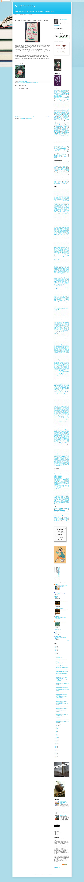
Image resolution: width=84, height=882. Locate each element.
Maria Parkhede (56, 373)
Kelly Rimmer (56, 338)
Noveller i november (58, 518)
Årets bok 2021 (64, 134)
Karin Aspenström (64, 332)
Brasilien (63, 162)
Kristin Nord (65, 345)
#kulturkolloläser (63, 92)
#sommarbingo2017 (57, 490)
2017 (59, 570)
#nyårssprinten (56, 489)
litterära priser (65, 124)
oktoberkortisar (56, 127)
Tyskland (59, 181)
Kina (65, 172)
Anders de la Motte (64, 196)
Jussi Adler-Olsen (66, 329)
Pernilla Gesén (63, 410)
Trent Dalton (65, 452)
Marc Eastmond (56, 369)
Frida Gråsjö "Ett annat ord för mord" (60, 630)
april (56, 732)
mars (56, 734)
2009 (59, 578)
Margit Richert (56, 370)
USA (37, 82)
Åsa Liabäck (58, 465)
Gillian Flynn (55, 284)
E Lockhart (63, 256)
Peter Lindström (58, 411)
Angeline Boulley (56, 199)
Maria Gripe (60, 371)
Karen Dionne (63, 331)
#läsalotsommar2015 (57, 484)
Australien (65, 161)
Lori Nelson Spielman (59, 360)
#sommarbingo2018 (65, 490)
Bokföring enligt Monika (59, 608)
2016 (59, 571)
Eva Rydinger (62, 272)
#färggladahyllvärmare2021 (58, 475)
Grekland (62, 168)
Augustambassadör (57, 99)
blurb (60, 116)
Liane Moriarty (65, 349)
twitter (62, 132)
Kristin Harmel (60, 345)
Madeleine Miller (64, 363)
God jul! (57, 661)
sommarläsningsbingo (57, 130)
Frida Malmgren (60, 280)
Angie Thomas (61, 199)
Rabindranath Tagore (63, 414)
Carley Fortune (64, 231)
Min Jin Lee (67, 392)
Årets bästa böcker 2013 (60, 136)
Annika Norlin (63, 214)
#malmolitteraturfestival (57, 93)
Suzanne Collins (56, 442)
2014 (59, 573)
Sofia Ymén (59, 437)
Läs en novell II (58, 495)
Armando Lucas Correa (65, 215)
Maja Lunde (60, 365)
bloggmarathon (58, 115)
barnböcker (61, 146)
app (65, 113)
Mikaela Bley (60, 392)
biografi (68, 146)
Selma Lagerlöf (65, 432)
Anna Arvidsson (61, 204)
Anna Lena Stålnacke (63, 207)
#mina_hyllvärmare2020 (57, 487)
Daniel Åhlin (60, 250)
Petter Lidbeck (61, 412)
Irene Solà (59, 300)
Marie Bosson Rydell (63, 374)
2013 (59, 574)
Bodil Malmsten (59, 225)
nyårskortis (65, 126)
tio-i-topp (66, 131)
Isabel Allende (63, 300)
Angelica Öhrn (66, 198)
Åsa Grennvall (60, 464)
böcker (61, 121)
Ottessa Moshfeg (59, 407)
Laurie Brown (61, 348)
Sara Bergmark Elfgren (62, 424)
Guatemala (55, 169)
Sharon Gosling (59, 433)
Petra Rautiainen (56, 412)
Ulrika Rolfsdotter (64, 455)
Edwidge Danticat (61, 257)
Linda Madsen (63, 352)
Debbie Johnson (66, 253)
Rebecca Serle (63, 417)
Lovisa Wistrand (64, 361)
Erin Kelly (67, 270)
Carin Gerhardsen (63, 230)
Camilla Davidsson (60, 228)
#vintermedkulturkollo (65, 97)
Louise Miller (59, 361)
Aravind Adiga (59, 215)
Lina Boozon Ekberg (57, 351)
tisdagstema (58, 132)
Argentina (60, 161)
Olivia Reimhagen (64, 406)
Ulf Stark (64, 453)
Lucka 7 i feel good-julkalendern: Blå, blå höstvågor (63, 802)
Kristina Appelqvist (58, 346)
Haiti (59, 169)
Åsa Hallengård (65, 464)
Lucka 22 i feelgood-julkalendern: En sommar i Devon (62, 665)
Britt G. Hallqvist (63, 226)
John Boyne (58, 324)
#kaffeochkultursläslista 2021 (64, 482)
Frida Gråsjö (67, 279)
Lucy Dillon (59, 362)
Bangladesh (55, 162)
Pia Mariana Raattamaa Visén (62, 413)
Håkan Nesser (58, 296)
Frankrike (65, 167)
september (57, 727)
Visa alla (68, 640)
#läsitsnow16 (67, 485)
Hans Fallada (60, 289)
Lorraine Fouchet (64, 360)
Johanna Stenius (56, 323)
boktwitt (59, 119)
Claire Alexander (63, 247)
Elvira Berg (59, 265)
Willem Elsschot (64, 460)
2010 (59, 577)
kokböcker (67, 150)
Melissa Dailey (59, 388)
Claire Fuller (67, 247)
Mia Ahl (55, 389)
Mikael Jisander (62, 391)
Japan (66, 171)
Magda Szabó (60, 364)
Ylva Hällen (61, 461)
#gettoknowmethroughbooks (63, 91)
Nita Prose (65, 404)
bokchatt (55, 117)
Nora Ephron (60, 405)
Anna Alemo (56, 204)
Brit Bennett (59, 226)
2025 (56, 646)
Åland (65, 183)
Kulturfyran (64, 494)
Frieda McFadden (64, 281)
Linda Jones (59, 352)
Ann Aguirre (65, 199)
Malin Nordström (58, 368)
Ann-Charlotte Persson (63, 202)
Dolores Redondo (58, 255)
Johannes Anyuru (62, 323)
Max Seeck (55, 387)
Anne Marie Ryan (59, 211)
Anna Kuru (65, 206)
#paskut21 (63, 489)
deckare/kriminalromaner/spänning (60, 148)
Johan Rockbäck (56, 320)
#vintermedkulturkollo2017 (59, 98)
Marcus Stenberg (61, 369)
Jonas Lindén (64, 325)
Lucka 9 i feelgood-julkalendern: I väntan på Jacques (61, 702)
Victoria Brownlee (56, 458)
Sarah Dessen (58, 429)
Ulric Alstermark (60, 454)
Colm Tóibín (61, 249)
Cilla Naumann (58, 247)
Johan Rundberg (62, 320)
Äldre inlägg (48, 116)
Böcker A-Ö (65, 101)
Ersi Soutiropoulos (60, 271)
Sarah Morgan (64, 429)
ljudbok (55, 125)
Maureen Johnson (66, 386)
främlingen (56, 633)
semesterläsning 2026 (65, 129)
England (24, 82)
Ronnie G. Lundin (64, 419)
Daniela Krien (64, 250)
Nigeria (61, 174)
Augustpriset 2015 (66, 99)
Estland (67, 166)
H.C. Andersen (63, 287)
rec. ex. (64, 127)
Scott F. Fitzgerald (59, 432)
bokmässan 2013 (64, 118)
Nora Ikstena (65, 405)
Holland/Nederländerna (65, 169)
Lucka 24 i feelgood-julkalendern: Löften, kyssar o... (61, 659)
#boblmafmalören (56, 90)
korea (59, 183)
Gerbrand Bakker (66, 283)
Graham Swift (58, 285)
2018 (59, 569)
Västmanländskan (63, 19)
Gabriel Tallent (67, 282)
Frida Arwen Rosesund (60, 279)
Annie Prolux (63, 212)
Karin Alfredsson (57, 332)
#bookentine (55, 508)
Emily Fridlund (65, 266)
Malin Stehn (62, 368)
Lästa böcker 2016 (65, 110)
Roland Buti (58, 419)
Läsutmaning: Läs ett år (62, 515)
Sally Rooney (58, 422)
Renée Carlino (56, 418)
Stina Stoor (55, 440)
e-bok (68, 120)
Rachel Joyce (58, 415)
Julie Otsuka (61, 329)
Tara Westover (64, 444)
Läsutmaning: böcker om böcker (62, 496)
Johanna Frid (67, 320)
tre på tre (56, 524)
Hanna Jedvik (60, 288)
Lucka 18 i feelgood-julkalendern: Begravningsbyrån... (61, 678)
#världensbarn (66, 98)
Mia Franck (58, 389)
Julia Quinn (61, 328)
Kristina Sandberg (63, 346)
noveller (64, 151)
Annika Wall (55, 215)
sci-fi (68, 153)
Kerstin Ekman (66, 338)
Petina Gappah (62, 411)
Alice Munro (60, 195)
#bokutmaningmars (65, 471)
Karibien (59, 172)
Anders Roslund (58, 196)
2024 (56, 647)
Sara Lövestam (64, 426)
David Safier (56, 253)
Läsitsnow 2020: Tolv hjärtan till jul (61, 673)
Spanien (60, 179)
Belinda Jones (20, 82)
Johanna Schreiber (66, 322)
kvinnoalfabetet (64, 499)
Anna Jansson (64, 205)
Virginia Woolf (56, 459)
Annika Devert (59, 213)
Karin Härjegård (60, 333)
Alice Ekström (67, 194)
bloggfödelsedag (66, 114)
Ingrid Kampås (62, 299)
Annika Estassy (64, 213)
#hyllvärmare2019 (66, 480)
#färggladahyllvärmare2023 (58, 476)
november (57, 724)
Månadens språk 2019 (58, 497)
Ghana (58, 168)
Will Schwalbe (60, 460)
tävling (56, 133)
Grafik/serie (55, 146)
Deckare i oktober (66, 511)
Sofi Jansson (67, 435)
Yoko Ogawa (59, 462)
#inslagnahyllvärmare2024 (65, 481)
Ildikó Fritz (62, 298)
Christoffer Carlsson (62, 246)
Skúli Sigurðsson (62, 435)
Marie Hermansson (60, 375)
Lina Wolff (55, 352)
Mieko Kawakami (66, 390)
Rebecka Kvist (67, 417)
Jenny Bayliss (63, 308)
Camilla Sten (62, 229)
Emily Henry (58, 267)
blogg (68, 113)
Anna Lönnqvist (60, 208)
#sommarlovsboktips (58, 96)
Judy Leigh (57, 328)
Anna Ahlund (66, 203)
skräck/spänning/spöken (58, 155)
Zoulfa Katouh (63, 463)
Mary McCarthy (58, 384)
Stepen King (62, 439)
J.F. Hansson (67, 301)
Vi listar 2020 (63, 112)
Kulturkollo (55, 109)
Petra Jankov (67, 411)
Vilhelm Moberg (62, 458)
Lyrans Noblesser (58, 600)
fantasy (65, 149)
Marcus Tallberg (66, 369)
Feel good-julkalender (58, 102)
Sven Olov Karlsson (63, 442)
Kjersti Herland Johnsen (60, 343)
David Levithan (56, 252)
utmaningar (61, 133)
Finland (59, 167)
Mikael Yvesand (56, 392)
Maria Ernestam (56, 371)
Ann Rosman (59, 200)
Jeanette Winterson (60, 305)
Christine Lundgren (56, 246)
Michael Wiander (56, 390)
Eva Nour (58, 272)
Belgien (59, 162)
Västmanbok (25, 6)
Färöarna (55, 168)
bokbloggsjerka (67, 498)
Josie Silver (58, 327)
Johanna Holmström (57, 321)
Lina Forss (62, 351)
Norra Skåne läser (66, 517)
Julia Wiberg (65, 328)
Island (57, 171)
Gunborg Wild (63, 286)
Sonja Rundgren (58, 438)
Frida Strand (59, 281)
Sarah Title (65, 430)
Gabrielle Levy (56, 283)
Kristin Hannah (56, 345)
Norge (66, 174)
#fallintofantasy (67, 474)
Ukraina (55, 182)
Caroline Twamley (61, 234)
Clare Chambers (61, 248)
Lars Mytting (67, 347)
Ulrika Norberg (59, 455)
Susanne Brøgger (60, 441)
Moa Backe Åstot (56, 393)
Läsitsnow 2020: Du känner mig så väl (62, 667)
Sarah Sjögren (60, 430)
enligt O (56, 596)
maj (56, 731)
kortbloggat (58, 124)
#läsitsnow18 (56, 486)
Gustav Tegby (58, 287)
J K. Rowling (59, 301)
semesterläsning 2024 (57, 129)
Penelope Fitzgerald (57, 409)
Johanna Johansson (63, 321)
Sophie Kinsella (64, 438)
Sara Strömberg (61, 428)
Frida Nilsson (65, 280)
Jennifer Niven (59, 308)
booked (68, 119)
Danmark (65, 163)
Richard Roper (60, 418)
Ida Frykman (62, 297)
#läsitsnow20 (62, 486)
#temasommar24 (56, 97)
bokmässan (56, 118)
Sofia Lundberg (66, 436)
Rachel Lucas (67, 415)
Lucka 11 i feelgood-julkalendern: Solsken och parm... (61, 697)
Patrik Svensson (66, 408)
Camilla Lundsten (56, 229)
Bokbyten (62, 100)
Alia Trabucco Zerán (61, 194)
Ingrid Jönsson (57, 299)
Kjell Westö (59, 342)
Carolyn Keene (66, 234)
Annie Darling (58, 212)
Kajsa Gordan (65, 330)
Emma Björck (61, 268)
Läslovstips (67, 109)
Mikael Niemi (67, 391)
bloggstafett (65, 115)
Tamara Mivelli (67, 443)
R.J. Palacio (58, 414)
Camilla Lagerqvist (66, 228)
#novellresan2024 (66, 488)
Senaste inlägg (17, 116)
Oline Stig (58, 406)
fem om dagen (65, 122)
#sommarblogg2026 (63, 94)
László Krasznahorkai (64, 362)
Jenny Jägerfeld (56, 310)
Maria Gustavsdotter (65, 371)
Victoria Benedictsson (66, 457)
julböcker (61, 123)
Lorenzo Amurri (65, 359)
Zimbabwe (55, 183)
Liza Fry (58, 359)
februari (57, 735)
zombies (55, 157)
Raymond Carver (58, 417)
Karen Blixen (59, 331)
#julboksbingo (56, 482)
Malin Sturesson (67, 368)
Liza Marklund (61, 359)
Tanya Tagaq (60, 444)
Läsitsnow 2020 (58, 685)
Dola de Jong (62, 254)
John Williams (65, 324)
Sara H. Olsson (59, 426)
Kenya (62, 172)
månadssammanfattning (65, 125)
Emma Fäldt (65, 268)
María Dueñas (63, 384)
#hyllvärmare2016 (57, 479)
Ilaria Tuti (58, 298)
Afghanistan (55, 161)
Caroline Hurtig (64, 232)
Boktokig (56, 584)
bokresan (55, 119)
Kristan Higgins (60, 344)
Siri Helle (66, 434)
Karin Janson (65, 333)
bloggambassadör (59, 114)
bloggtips (55, 116)
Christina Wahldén (59, 245)
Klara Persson (67, 343)
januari (57, 737)
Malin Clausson (65, 366)
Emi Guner (60, 266)
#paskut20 (60, 489)
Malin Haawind (61, 367)
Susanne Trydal (66, 441)
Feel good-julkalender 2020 (30, 82)
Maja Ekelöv (55, 365)
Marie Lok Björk (66, 375)
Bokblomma (57, 616)
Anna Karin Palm (60, 206)
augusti (57, 728)
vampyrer (65, 156)
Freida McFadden (60, 278)
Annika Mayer (59, 214)
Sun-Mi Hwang (64, 440)
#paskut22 (67, 489)
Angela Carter (61, 198)
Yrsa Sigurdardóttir (64, 462)
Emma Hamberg (59, 269)
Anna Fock (65, 204)
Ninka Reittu (55, 404)
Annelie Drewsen (64, 211)
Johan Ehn (56, 319)
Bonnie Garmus (64, 225)
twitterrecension (66, 132)
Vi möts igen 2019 (60, 498)
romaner (35, 82)
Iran (65, 170)
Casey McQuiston (62, 235)
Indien (56, 170)
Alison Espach (64, 195)
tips (54, 132)
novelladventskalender (59, 126)
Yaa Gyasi (58, 461)
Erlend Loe (55, 271)
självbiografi (64, 154)
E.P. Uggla (67, 256)
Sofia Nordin (55, 437)
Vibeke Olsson (59, 457)
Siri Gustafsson (62, 434)
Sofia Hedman (61, 436)
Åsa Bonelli (55, 464)
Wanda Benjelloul (64, 459)
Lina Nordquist (66, 351)
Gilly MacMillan (60, 284)
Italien (62, 171)
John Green (61, 324)
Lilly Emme (60, 350)
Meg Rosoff (64, 387)
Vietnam (63, 182)
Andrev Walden (66, 197)
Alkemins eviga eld (63, 815)
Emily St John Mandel (65, 267)
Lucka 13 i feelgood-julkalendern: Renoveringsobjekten (61, 692)
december (57, 654)
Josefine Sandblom (64, 326)
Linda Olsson (67, 352)
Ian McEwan (65, 296)
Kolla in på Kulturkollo (61, 108)
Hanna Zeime (64, 288)
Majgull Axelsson (59, 366)
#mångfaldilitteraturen (65, 93)
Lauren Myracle (56, 348)
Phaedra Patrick (66, 412)
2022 (56, 650)
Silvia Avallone (57, 434)
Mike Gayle (64, 392)
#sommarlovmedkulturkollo (58, 95)
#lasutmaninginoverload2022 (58, 483)
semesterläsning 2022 (65, 128)
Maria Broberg (67, 370)
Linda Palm (57, 353)
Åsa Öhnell (62, 465)
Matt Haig (63, 385)
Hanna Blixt (56, 288)
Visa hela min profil (57, 25)
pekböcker (55, 153)
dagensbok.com (58, 629)
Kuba (59, 173)
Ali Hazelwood (65, 193)
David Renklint (67, 252)
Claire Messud (56, 248)
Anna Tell (61, 209)
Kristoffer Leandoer (61, 347)
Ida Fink (58, 297)
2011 (59, 576)
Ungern (59, 182)
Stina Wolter (59, 440)
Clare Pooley (67, 248)
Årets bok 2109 (59, 135)
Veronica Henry (63, 456)
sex (57, 154)
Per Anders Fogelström (64, 409)
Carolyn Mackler (56, 235)
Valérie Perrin (58, 456)
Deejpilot (43, 874)
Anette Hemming (56, 198)
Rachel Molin (56, 416)
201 (58, 568)
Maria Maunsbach (61, 372)
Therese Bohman (62, 446)
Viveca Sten (60, 459)
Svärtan (56, 597)
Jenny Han (67, 309)
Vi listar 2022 (58, 113)
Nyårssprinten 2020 (59, 657)
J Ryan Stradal (63, 301)
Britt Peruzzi (67, 226)
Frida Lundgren (56, 280)
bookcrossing (64, 119)
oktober (57, 725)
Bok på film (57, 100)
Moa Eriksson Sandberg (63, 393)
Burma (67, 162)
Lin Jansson (63, 350)
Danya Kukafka (61, 251)
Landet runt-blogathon (61, 109)
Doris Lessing (64, 255)
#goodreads (55, 92)
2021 (56, 652)
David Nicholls (62, 252)
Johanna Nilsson (59, 322)
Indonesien (59, 170)
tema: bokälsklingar (57, 131)
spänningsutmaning (65, 130)
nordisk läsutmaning (65, 500)
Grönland (66, 168)
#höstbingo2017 (56, 481)
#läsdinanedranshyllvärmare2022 (59, 485)
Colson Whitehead (66, 249)
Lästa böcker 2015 (58, 110)
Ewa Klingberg (62, 273)
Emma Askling (56, 268)
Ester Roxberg (65, 271)
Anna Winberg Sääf (66, 209)
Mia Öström (62, 389)
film (68, 122)
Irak (63, 170)
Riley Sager (65, 418)
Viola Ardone (67, 458)
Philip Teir (55, 413)
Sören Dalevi (59, 443)
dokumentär (59, 149)
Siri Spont (58, 435)
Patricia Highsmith (61, 408)
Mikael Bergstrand (56, 391)
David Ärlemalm (60, 253)
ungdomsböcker (57, 156)
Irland (68, 170)
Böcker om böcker (22, 14)
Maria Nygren (67, 372)
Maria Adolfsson (61, 370)
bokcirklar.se (66, 117)
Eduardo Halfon (56, 257)
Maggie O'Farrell (66, 364)
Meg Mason (60, 387)
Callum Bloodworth (62, 227)
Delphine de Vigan (56, 254)
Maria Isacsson (56, 372)
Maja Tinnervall (64, 365)
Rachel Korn (62, 415)
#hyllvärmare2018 (57, 480)
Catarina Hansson (59, 236)
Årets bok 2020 (58, 134)
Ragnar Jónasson (61, 416)
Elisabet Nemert (56, 263)
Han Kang (67, 287)
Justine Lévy (55, 330)
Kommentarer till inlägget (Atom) (26, 118)
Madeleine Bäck (58, 363)
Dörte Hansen (58, 256)
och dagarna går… (58, 632)
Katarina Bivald (66, 335)
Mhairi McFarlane (65, 388)
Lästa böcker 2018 (65, 111)
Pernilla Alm (58, 410)
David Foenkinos (66, 251)
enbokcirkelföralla (58, 122)
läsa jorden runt (59, 521)
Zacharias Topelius (58, 463)
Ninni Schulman (60, 404)
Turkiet (55, 181)
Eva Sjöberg (67, 272)
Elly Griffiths (65, 264)
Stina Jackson (66, 439)
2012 (59, 575)
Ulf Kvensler (60, 453)
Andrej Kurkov (61, 197)
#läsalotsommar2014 (66, 483)
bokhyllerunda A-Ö (57, 499)
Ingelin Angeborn (66, 298)
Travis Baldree (59, 452)
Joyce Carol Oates (63, 327)
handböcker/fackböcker (58, 150)
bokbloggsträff (65, 116)
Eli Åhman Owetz (57, 259)
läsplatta (58, 125)
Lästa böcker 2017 (57, 111)
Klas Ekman (56, 344)
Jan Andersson (60, 302)
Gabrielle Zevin (61, 283)
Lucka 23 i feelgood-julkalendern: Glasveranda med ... (61, 663)
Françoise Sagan (62, 277)
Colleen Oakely (56, 249)
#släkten (57, 94)
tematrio (62, 131)
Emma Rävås (65, 269)
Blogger (50, 874)
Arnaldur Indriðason (57, 216)
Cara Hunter (58, 230)
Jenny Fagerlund (61, 309)
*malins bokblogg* (58, 636)
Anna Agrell (62, 203)
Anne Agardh (60, 210)
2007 (56, 756)
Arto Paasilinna (58, 217)
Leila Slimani (65, 348)
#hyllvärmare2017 (66, 479)
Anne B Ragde (65, 210)
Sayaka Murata (63, 431)
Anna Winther (56, 210)
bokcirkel (59, 117)
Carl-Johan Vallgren (59, 231)
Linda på (35, 44)
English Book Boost (58, 512)
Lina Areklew (67, 350)
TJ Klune (63, 443)
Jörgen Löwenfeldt (60, 330)
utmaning (67, 502)
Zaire (67, 182)
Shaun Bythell (63, 433)
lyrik (60, 151)
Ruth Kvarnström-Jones (63, 421)
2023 (56, 649)
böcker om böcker (61, 147)
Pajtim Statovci (64, 407)
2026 (56, 644)
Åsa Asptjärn (67, 463)
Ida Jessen (66, 297)
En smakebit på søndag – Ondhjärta (60, 593)
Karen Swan (67, 331)
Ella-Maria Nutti (59, 264)
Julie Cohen (57, 329)
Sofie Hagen (63, 437)
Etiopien (55, 167)
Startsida (15, 14)
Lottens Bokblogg (58, 592)
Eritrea (63, 166)
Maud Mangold (61, 386)
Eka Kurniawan (67, 257)
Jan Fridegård (65, 302)
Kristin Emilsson (66, 344)
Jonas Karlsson (59, 325)
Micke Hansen (61, 390)
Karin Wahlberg (59, 334)
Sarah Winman (58, 431)
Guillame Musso (59, 286)
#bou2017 (60, 472)
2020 (59, 567)
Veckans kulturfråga (57, 112)
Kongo (68, 172)
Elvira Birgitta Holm (64, 265)
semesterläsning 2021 (57, 128)
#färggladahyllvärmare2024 (58, 477)
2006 (56, 757)
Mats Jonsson (67, 384)
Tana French (55, 444)
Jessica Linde (58, 313)
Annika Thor (67, 214)
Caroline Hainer (60, 232)
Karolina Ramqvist (60, 335)
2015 (59, 572)
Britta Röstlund (56, 227)
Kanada (55, 172)
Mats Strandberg (57, 385)
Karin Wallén (63, 334)
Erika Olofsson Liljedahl (62, 270)
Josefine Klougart (58, 326)
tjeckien (62, 183)
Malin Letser (65, 367)
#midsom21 (67, 486)
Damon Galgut (56, 250)
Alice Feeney (56, 195)
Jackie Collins (56, 302)
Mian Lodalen (67, 389)
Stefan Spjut (58, 439)
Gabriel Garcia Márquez (60, 282)
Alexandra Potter (60, 193)
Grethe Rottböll (63, 285)
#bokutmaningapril (57, 471)
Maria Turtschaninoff (62, 373)
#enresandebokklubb (57, 474)
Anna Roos (65, 208)
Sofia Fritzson (56, 436)
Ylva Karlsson (66, 461)
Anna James (60, 205)
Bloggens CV (30, 14)
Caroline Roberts (61, 233)
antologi (62, 113)
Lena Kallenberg (59, 349)
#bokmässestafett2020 (64, 90)
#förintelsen (55, 91)
